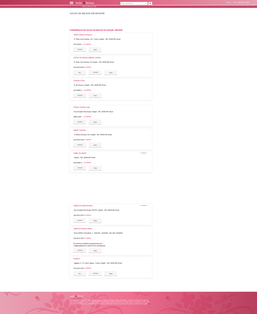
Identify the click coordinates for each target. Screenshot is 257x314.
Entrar (228, 2)
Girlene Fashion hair (81, 107)
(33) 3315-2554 (78, 67)
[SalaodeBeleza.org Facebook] (70, 307)
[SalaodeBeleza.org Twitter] (71, 307)
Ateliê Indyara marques (82, 35)
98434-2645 (77, 117)
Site (80, 72)
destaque (241, 2)
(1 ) (143, 152)
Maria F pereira (79, 130)
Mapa (95, 49)
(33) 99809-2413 (78, 90)
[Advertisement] (112, 21)
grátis (247, 2)
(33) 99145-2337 (78, 44)
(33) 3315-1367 (78, 238)
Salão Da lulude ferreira (82, 206)
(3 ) (143, 205)
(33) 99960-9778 (78, 163)
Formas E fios (79, 81)
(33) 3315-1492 (78, 140)
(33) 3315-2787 (78, 215)
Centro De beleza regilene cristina (87, 58)
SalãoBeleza (84, 3)
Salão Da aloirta (79, 153)
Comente (79, 49)
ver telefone (87, 44)
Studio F (76, 259)
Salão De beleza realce (82, 229)
